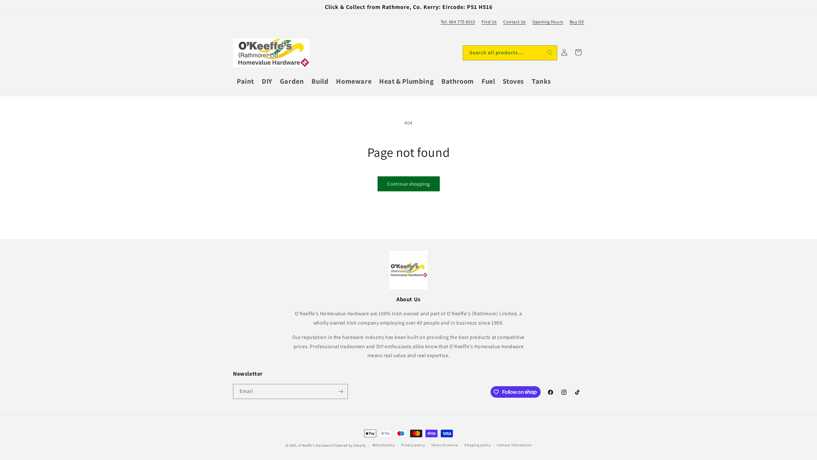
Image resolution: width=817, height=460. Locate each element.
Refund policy (383, 445)
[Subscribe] (341, 391)
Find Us (489, 22)
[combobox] (510, 53)
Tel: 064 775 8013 (458, 22)
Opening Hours (547, 22)
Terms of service (444, 445)
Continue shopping (408, 184)
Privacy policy (413, 445)
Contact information (514, 445)
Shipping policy (477, 445)
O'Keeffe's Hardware (315, 445)
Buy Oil (577, 22)
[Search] (550, 53)
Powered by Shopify (349, 445)
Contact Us (514, 22)
